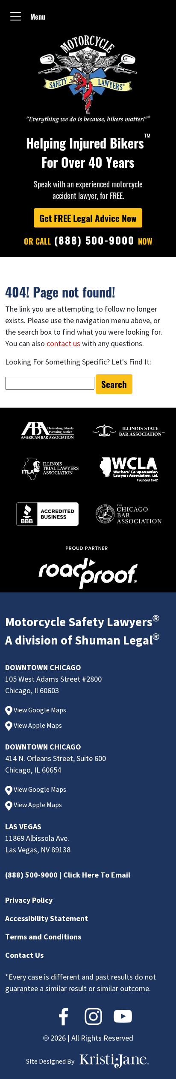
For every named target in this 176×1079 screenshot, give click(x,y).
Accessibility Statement (46, 918)
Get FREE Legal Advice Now (88, 218)
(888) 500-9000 (31, 875)
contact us (63, 343)
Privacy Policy (29, 900)
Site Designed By (50, 1061)
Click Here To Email (96, 875)
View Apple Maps (37, 725)
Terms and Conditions (43, 937)
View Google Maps (39, 710)
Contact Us (24, 955)
